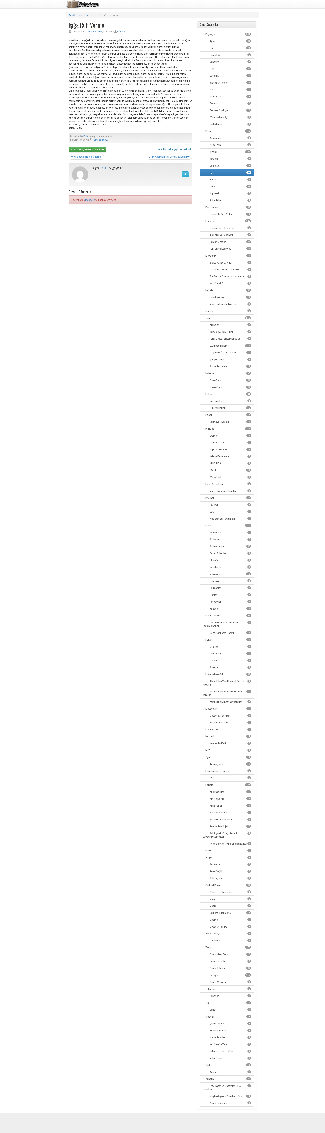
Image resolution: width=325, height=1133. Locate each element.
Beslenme (229, 864)
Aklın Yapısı (229, 805)
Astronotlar (229, 532)
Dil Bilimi (229, 646)
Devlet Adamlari (229, 553)
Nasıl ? (229, 89)
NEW (227, 750)
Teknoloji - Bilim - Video (229, 1051)
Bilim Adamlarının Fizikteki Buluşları (168, 156)
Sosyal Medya (227, 933)
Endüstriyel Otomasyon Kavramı (229, 276)
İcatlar (229, 179)
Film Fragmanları (229, 1030)
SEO (229, 511)
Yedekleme (229, 124)
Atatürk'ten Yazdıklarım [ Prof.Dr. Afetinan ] (226, 683)
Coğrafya (229, 165)
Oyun (227, 757)
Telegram (229, 940)
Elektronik (227, 255)
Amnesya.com (229, 764)
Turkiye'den (229, 387)
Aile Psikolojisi (229, 798)
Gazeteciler (229, 567)
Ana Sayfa (74, 15)
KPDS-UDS (229, 463)
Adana (229, 1072)
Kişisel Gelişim (227, 615)
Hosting (229, 505)
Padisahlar (229, 588)
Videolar (227, 1016)
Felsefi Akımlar (229, 297)
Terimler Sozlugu (229, 110)
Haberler (227, 373)
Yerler (227, 1065)
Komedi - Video (229, 1037)
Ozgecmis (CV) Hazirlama (229, 352)
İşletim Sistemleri (229, 82)
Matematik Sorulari (229, 715)
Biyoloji (229, 152)
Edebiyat (227, 221)
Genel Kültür (229, 653)
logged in (90, 200)
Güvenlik (229, 75)
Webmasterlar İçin (229, 117)
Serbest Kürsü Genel (229, 913)
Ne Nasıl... (227, 736)
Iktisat (227, 415)
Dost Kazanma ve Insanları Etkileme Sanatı (226, 624)
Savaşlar (229, 975)
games (227, 311)
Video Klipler (229, 1058)
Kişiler (227, 525)
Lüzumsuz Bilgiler (229, 345)
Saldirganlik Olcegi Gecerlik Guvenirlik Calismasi (226, 835)
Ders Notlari (227, 207)
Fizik (96, 15)
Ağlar (229, 41)
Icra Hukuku (229, 401)
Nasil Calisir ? (229, 283)
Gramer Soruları (229, 442)
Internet (227, 498)
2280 (105, 168)
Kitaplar (229, 660)
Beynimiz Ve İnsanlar (229, 819)
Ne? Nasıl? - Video (229, 1044)
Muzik (229, 906)
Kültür (227, 639)
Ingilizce (227, 428)
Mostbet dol (227, 729)
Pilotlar (229, 595)
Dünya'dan (229, 380)
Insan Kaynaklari (227, 484)
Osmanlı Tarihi (229, 968)
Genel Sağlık (229, 871)
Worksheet (229, 477)
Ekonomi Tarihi (229, 961)
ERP (229, 69)
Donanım (229, 62)
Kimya (229, 186)
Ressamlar (229, 601)
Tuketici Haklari (229, 408)
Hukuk (227, 394)
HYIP (229, 778)
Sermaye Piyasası (229, 421)
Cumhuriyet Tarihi (229, 954)
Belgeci (121, 31)
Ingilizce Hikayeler (229, 449)
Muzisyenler (229, 574)
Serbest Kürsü (227, 885)
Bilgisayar (227, 34)
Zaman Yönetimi (229, 1103)
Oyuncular (229, 581)
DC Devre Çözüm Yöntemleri (229, 269)
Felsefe (227, 290)
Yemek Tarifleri (229, 743)
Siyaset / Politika (229, 926)
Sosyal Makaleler (229, 366)
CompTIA (229, 55)
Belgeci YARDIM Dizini (229, 332)
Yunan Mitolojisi (229, 982)
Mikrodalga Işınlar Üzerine (87, 156)
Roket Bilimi (229, 200)
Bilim (86, 15)
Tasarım (229, 103)
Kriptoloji (229, 193)
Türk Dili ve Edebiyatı (229, 248)
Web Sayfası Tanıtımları (229, 518)
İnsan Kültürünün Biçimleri (229, 304)
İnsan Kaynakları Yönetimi (229, 491)
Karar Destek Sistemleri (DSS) (229, 338)
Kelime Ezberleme (229, 456)
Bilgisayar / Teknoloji (229, 892)
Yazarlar (229, 608)
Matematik (227, 708)
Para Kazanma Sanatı (227, 771)
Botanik (229, 158)
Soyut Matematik (229, 722)
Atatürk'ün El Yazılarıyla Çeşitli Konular (226, 693)
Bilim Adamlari (229, 546)
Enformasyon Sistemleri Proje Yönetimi (226, 1088)
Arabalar (229, 325)
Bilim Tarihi (229, 145)
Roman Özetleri (229, 242)
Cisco (229, 48)
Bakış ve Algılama (229, 812)
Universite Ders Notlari (229, 214)
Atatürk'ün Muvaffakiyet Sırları (229, 702)
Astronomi (229, 138)
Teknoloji (227, 989)
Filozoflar (229, 560)
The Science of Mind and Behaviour (229, 843)
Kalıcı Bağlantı (100, 139)
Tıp (227, 1003)
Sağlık (227, 857)
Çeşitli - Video (229, 1023)
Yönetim (227, 1079)
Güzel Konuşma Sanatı (229, 632)
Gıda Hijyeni (229, 878)
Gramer (229, 435)
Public (227, 850)
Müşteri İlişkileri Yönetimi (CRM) (229, 1096)
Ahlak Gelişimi (229, 792)
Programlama (229, 96)
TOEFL (229, 470)
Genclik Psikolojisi (229, 826)
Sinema (229, 667)
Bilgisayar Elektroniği (229, 262)
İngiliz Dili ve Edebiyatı (229, 235)
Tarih (227, 947)
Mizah (229, 899)
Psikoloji (227, 785)
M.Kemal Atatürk (227, 674)
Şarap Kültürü (229, 359)
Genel (227, 318)
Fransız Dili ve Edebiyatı (229, 228)
